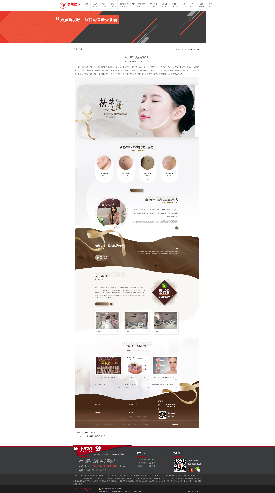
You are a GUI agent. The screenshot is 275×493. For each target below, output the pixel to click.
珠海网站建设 (81, 481)
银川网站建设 (124, 475)
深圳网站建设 (103, 481)
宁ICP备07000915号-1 (195, 491)
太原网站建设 (145, 478)
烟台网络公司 (87, 478)
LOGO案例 (142, 463)
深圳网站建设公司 (141, 481)
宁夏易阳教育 (90, 433)
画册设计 (164, 5)
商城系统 (131, 481)
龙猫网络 (152, 481)
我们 (95, 5)
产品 (113, 5)
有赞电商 (151, 463)
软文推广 (137, 478)
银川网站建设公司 (158, 475)
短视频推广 (123, 5)
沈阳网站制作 (113, 481)
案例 (184, 5)
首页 (189, 49)
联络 (210, 5)
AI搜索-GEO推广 (138, 5)
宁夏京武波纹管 (120, 478)
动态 (201, 5)
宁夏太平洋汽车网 (167, 478)
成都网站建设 (189, 478)
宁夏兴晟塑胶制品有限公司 (95, 436)
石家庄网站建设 (98, 478)
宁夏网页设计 (194, 475)
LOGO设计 (153, 5)
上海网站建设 (109, 478)
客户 (104, 5)
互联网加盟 (123, 481)
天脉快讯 (197, 49)
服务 (192, 5)
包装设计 (175, 5)
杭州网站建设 (179, 478)
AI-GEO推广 (142, 459)
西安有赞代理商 (92, 481)
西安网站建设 (155, 478)
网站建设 (130, 478)
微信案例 (151, 459)
